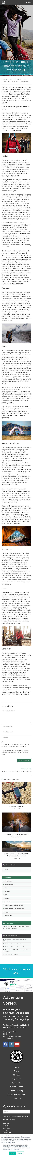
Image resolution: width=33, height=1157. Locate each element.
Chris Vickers (8, 79)
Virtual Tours (8, 915)
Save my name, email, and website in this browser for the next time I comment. (15, 745)
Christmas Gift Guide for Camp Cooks (16, 947)
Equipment (8, 901)
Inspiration (16, 1079)
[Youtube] (17, 1044)
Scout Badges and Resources (14, 905)
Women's (7, 891)
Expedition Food (9, 884)
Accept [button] (12, 1153)
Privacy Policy (10, 752)
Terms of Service (23, 752)
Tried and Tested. (9, 81)
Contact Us (16, 1098)
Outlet (6, 912)
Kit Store (16, 1075)
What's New (8, 877)
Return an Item (16, 1087)
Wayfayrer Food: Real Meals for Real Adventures (15, 940)
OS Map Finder (12, 926)
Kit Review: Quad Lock (16, 806)
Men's (6, 888)
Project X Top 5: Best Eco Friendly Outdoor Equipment (16, 950)
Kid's (6, 895)
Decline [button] (20, 1153)
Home (16, 1067)
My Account (16, 1083)
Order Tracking (16, 1091)
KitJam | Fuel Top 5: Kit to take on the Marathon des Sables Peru (17, 855)
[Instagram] (11, 1044)
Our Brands (7, 881)
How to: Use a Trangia (11, 954)
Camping (7, 898)
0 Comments (24, 81)
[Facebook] (5, 1044)
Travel (16, 1071)
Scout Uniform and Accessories (14, 908)
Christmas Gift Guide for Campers (15, 944)
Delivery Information (16, 1095)
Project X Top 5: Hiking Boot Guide (16, 834)
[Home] (2, 74)
